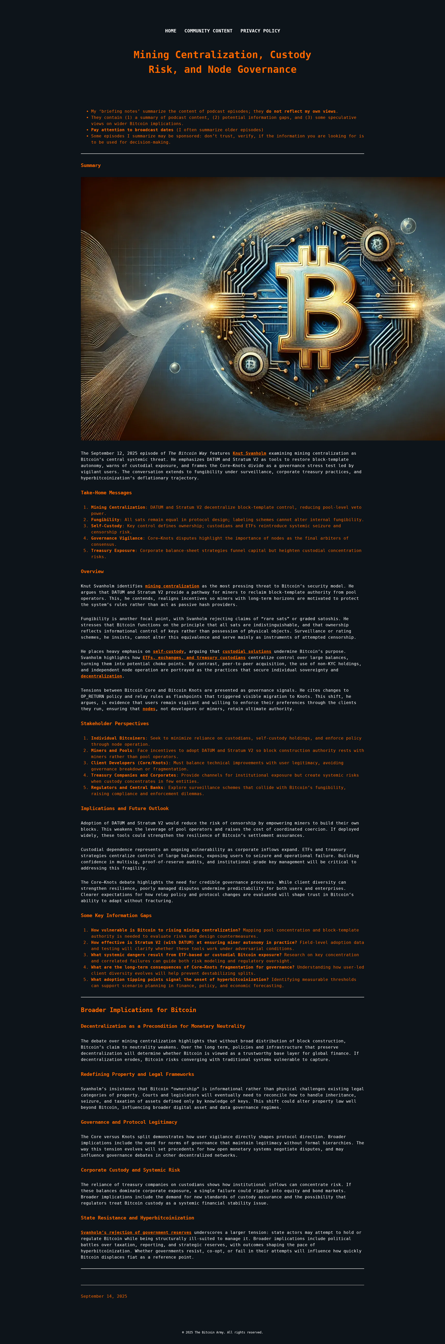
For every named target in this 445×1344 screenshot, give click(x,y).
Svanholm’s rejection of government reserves (136, 1232)
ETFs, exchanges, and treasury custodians (194, 657)
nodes (149, 708)
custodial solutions (246, 651)
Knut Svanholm (249, 453)
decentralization (101, 676)
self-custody (168, 651)
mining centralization (172, 586)
